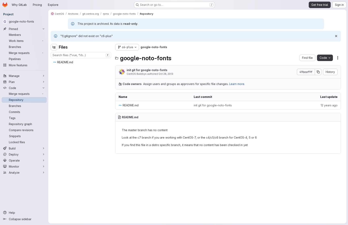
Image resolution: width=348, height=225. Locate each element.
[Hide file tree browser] (54, 47)
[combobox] (81, 55)
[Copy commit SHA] (318, 72)
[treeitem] (81, 62)
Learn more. (237, 84)
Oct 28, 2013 (165, 73)
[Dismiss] (336, 36)
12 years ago (329, 105)
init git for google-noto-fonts (147, 70)
